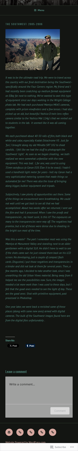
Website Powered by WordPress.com (25, 442)
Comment (60, 410)
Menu (41, 10)
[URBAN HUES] (30, 432)
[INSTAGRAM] (52, 432)
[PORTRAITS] (41, 432)
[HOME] (9, 432)
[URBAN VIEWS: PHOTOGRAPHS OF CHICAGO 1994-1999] (20, 432)
